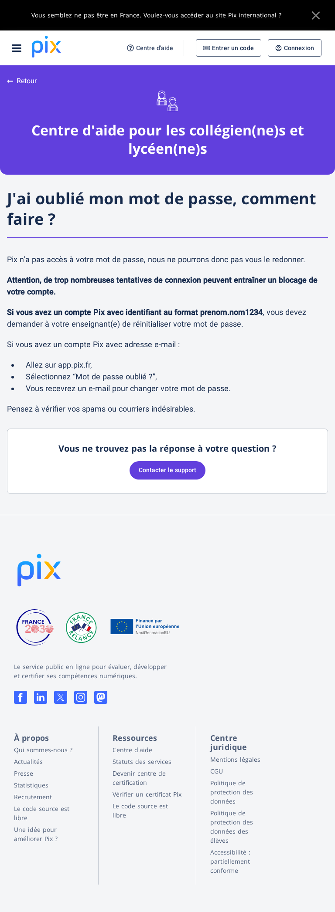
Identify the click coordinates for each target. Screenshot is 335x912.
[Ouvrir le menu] (16, 47)
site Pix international (246, 15)
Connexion (299, 47)
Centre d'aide (154, 47)
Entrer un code (233, 47)
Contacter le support (167, 469)
